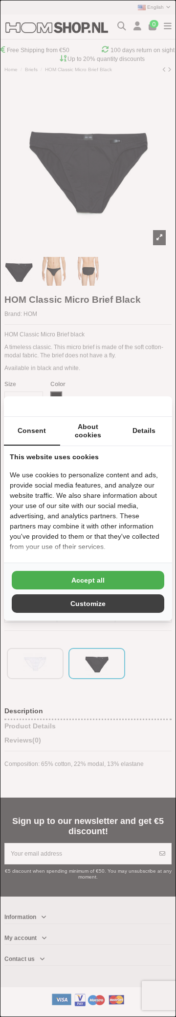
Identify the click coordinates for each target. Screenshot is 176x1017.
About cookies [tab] (88, 431)
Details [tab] (143, 430)
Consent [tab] (32, 430)
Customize (88, 603)
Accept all (88, 580)
